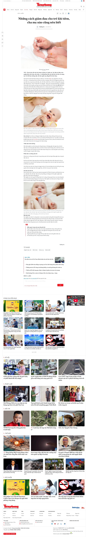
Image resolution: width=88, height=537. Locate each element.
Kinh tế (12, 9)
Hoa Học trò (55, 0)
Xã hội (8, 9)
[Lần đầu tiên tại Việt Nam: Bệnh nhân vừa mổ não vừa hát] (59, 260)
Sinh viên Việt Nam (47, 0)
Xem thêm (84, 10)
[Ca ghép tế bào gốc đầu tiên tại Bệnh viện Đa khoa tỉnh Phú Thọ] (55, 323)
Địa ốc (21, 9)
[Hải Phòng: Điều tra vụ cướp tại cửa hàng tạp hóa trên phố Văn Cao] (16, 394)
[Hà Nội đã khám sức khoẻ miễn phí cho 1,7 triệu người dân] (13, 340)
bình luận (66, 13)
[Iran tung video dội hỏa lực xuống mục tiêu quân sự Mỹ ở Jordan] (44, 443)
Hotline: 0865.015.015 (26, 0)
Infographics (51, 511)
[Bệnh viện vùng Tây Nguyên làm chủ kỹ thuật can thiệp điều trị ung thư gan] (34, 323)
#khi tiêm (35, 250)
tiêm (50, 78)
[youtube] (84, 1)
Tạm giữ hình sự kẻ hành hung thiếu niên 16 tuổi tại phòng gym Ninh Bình (43, 404)
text (60, 13)
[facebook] (81, 1)
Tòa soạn (62, 0)
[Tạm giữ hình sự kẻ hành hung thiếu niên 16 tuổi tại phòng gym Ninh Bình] (44, 394)
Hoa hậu (75, 9)
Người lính (50, 9)
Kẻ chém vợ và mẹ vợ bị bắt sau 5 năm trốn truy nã (70, 404)
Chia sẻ (2, 36)
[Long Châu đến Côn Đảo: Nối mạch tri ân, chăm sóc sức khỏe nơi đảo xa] (34, 340)
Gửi (60, 285)
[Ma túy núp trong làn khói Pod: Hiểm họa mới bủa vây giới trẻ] (55, 340)
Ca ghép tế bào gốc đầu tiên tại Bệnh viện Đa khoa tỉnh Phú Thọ (55, 330)
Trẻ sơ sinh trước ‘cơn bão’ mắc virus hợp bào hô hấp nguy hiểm (55, 313)
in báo (63, 13)
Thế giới (30, 9)
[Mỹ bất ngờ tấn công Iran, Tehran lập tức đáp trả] (75, 464)
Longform (41, 511)
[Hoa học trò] (83, 508)
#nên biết (47, 250)
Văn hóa (57, 9)
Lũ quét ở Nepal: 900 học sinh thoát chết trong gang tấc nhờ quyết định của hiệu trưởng (70, 454)
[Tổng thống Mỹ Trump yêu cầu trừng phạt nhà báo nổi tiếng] (12, 464)
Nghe (2, 32)
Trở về (2, 46)
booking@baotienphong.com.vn (27, 523)
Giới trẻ (35, 9)
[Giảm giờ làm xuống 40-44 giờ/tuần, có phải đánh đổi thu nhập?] (16, 367)
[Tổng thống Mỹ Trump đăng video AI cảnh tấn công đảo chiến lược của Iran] (16, 443)
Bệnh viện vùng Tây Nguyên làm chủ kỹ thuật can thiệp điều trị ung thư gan (34, 331)
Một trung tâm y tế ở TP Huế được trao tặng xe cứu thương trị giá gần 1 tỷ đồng (34, 314)
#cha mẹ (41, 250)
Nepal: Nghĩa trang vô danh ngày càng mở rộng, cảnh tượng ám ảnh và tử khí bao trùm (54, 472)
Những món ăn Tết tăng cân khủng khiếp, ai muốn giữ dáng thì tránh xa (44, 267)
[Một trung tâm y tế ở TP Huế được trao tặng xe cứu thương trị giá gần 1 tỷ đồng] (34, 306)
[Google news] (65, 524)
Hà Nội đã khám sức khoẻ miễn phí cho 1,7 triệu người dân (12, 348)
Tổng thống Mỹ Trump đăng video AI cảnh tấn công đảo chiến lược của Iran (15, 454)
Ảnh (22, 511)
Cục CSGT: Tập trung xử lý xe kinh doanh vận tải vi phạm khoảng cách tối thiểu (71, 378)
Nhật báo (14, 511)
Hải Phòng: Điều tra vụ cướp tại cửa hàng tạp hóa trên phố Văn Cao (15, 404)
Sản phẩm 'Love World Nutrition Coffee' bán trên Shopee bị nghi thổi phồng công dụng (12, 314)
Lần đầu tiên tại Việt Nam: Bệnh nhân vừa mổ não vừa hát (39, 259)
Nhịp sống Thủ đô (6, 517)
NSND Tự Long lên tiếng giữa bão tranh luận (14, 429)
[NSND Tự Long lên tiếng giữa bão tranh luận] (16, 418)
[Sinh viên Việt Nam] (76, 508)
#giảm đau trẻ (27, 250)
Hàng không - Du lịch (70, 515)
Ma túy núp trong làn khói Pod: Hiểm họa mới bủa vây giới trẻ (55, 348)
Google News (68, 13)
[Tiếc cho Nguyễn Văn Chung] (71, 418)
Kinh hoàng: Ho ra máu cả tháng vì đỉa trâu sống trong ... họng (41, 273)
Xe (53, 9)
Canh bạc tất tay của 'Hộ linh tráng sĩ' (43, 429)
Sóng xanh (17, 9)
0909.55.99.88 (24, 522)
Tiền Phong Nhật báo (37, 0)
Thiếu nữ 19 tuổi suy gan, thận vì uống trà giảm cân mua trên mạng (43, 270)
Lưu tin (2, 39)
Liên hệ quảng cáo (23, 520)
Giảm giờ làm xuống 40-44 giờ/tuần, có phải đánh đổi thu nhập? (15, 377)
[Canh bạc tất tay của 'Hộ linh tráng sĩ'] (44, 418)
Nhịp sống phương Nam (16, 517)
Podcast (32, 511)
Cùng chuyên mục (10, 298)
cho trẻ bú (35, 139)
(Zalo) (28, 522)
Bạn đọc (59, 515)
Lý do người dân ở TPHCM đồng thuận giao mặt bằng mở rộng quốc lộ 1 (43, 377)
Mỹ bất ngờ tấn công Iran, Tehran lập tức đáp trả (75, 471)
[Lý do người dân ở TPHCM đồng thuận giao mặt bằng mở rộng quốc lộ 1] (44, 367)
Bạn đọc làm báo (10, 533)
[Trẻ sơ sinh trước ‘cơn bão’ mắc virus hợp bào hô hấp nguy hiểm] (55, 306)
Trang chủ (4, 10)
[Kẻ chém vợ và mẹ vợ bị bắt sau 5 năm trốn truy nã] (71, 394)
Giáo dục (66, 9)
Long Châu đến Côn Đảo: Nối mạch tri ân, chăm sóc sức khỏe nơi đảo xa (34, 348)
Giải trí (61, 9)
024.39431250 (7, 524)
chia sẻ (57, 13)
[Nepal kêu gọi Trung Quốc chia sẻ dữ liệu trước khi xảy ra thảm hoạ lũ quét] (33, 464)
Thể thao (45, 9)
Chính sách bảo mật (74, 520)
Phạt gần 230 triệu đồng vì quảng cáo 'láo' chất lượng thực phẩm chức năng (45, 264)
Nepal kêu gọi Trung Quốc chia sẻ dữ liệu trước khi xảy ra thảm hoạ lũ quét (33, 472)
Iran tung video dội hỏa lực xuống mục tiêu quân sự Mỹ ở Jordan (43, 453)
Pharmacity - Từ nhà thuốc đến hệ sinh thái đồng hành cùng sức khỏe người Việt (12, 331)
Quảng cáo (67, 0)
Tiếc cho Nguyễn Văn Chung (67, 428)
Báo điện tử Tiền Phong (44, 5)
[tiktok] (58, 524)
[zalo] (61, 524)
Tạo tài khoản (34, 278)
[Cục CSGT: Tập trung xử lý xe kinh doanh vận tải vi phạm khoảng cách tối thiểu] (71, 367)
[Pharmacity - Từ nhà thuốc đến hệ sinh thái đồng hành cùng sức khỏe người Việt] (13, 323)
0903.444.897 (39, 522)
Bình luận (2, 42)
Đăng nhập (26, 278)
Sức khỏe (26, 9)
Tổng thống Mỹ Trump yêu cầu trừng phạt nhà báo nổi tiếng (12, 471)
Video (80, 9)
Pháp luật (40, 9)
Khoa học (71, 9)
